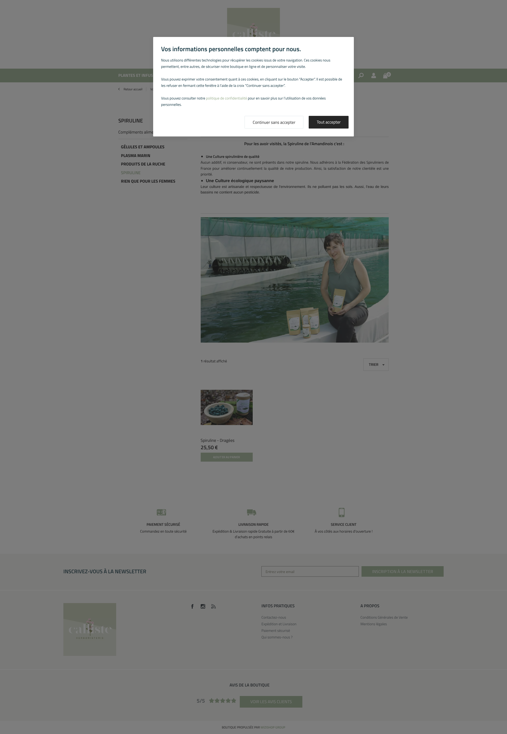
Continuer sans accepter (274, 122)
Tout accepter (329, 122)
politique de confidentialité (226, 98)
